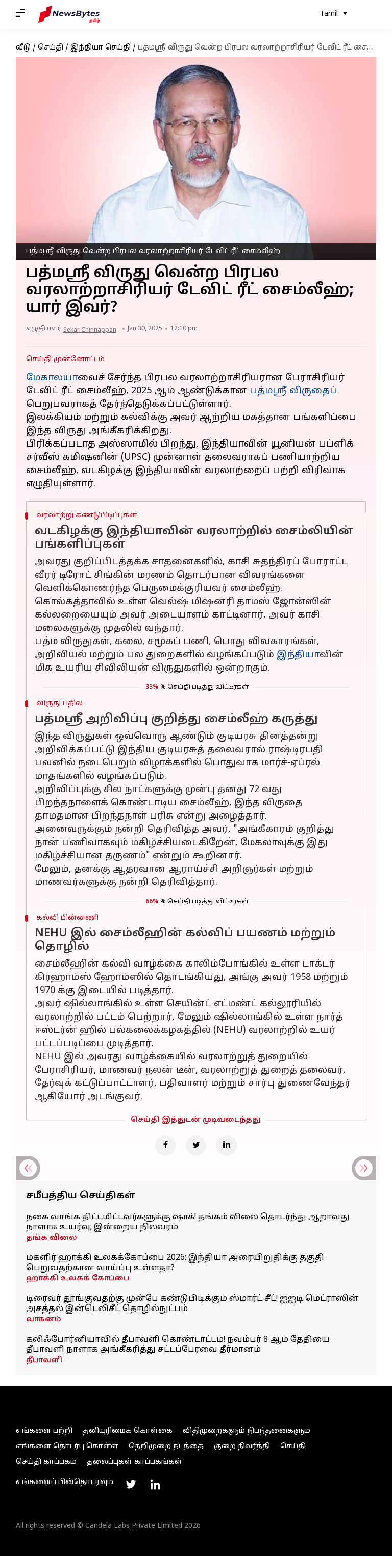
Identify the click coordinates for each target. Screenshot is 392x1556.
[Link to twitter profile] (130, 1484)
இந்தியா (298, 655)
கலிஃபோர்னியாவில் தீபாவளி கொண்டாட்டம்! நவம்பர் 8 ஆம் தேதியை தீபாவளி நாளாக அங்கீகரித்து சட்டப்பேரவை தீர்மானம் (178, 1345)
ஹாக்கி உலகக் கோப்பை (77, 1278)
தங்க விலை (51, 1237)
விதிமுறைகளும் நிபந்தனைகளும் (246, 1431)
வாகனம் (43, 1319)
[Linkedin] (226, 1145)
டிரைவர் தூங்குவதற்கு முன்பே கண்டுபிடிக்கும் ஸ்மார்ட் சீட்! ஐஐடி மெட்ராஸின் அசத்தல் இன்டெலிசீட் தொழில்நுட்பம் (192, 1304)
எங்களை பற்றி (44, 1431)
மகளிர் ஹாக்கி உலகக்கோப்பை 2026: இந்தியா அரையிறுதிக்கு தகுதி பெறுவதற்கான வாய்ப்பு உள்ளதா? (175, 1263)
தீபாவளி (44, 1360)
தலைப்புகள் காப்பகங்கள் (134, 1462)
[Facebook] (165, 1145)
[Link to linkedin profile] (155, 1484)
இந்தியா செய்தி (100, 47)
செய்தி (50, 47)
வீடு (23, 47)
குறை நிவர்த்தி (242, 1446)
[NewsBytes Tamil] (69, 14)
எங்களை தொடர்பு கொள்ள (67, 1446)
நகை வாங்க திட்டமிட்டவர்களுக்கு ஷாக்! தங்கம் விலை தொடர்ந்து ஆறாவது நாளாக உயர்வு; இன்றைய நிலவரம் (188, 1222)
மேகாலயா (52, 378)
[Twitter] (196, 1145)
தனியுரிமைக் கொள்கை (128, 1431)
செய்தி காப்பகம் (46, 1462)
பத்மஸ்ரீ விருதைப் (293, 391)
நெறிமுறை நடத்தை (166, 1446)
